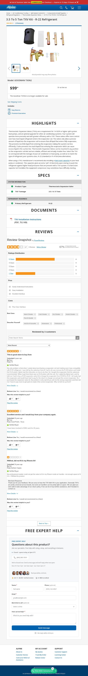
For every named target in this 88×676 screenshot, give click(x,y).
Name (14, 585)
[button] (16, 68)
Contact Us (58, 658)
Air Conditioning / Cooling (20, 13)
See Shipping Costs (15, 102)
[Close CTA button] (52, 668)
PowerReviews (39, 240)
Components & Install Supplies (56, 13)
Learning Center (60, 655)
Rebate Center (40, 658)
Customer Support (61, 652)
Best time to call (20, 603)
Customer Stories (22, 655)
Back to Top (43, 523)
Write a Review (41, 247)
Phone (50, 585)
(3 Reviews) (19, 23)
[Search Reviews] (77, 338)
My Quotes (39, 652)
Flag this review (12, 403)
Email (14, 594)
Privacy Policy (60, 673)
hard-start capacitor (62, 160)
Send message (44, 628)
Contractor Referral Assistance (23, 659)
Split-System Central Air (38, 13)
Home (8, 13)
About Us (19, 652)
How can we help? (18, 612)
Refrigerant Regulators (13, 15)
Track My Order (40, 655)
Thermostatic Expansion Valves (32, 15)
